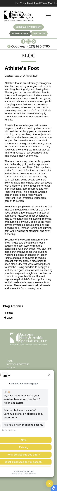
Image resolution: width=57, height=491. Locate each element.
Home (10, 361)
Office (11, 367)
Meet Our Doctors (18, 364)
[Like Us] (23, 42)
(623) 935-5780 (38, 46)
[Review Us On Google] (33, 42)
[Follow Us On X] (28, 42)
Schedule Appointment (28, 27)
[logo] (19, 16)
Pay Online (39, 33)
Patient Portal (20, 33)
